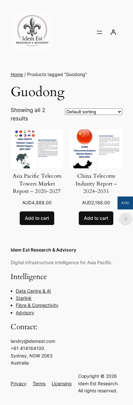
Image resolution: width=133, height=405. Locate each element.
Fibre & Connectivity (37, 305)
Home (17, 74)
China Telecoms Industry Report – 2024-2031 (96, 183)
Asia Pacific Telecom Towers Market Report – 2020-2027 (37, 183)
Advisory (25, 312)
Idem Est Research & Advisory (43, 250)
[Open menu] (99, 32)
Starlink (24, 298)
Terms (39, 383)
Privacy (18, 383)
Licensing (62, 383)
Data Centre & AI (33, 291)
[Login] (113, 32)
